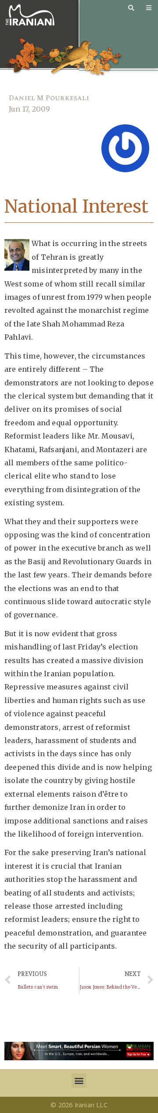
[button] (79, 1080)
